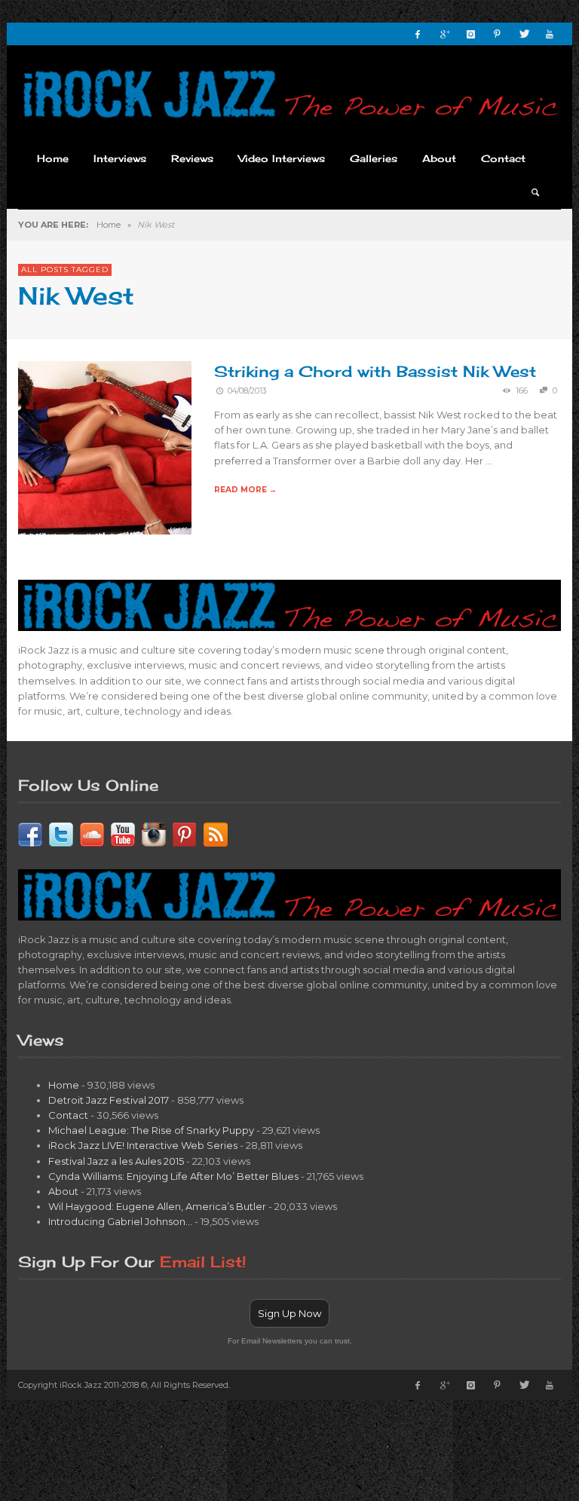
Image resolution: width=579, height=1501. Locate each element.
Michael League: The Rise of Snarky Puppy (151, 1130)
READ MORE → (245, 490)
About (63, 1191)
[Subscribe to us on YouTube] (123, 833)
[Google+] (444, 34)
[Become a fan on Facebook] (30, 833)
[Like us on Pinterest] (185, 833)
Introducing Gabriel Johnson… (120, 1221)
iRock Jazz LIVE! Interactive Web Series (142, 1145)
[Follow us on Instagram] (154, 833)
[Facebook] (417, 34)
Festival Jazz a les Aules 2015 (116, 1161)
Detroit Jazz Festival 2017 (108, 1100)
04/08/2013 (247, 391)
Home (108, 224)
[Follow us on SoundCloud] (92, 833)
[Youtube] (549, 34)
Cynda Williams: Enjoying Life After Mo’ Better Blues (173, 1176)
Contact (68, 1115)
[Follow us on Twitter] (61, 833)
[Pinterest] (497, 34)
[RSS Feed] (216, 833)
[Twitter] (523, 34)
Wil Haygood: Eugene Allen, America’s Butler (157, 1206)
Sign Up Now (289, 1313)
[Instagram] (470, 34)
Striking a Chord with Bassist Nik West (375, 371)
